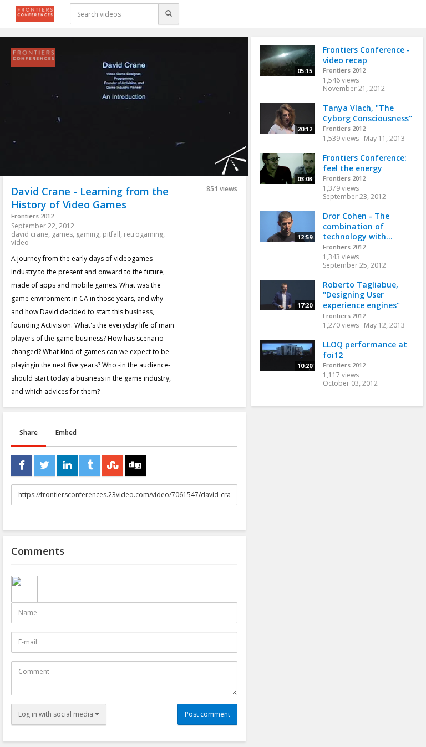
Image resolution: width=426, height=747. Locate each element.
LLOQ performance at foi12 (365, 349)
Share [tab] (28, 432)
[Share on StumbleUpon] (112, 465)
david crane (29, 234)
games (62, 234)
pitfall (111, 234)
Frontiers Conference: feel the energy (365, 162)
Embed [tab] (66, 432)
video (20, 242)
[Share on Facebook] (21, 465)
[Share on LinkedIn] (67, 465)
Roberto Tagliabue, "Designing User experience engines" (361, 294)
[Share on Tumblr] (89, 465)
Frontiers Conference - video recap (366, 54)
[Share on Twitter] (44, 465)
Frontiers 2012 (32, 216)
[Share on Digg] (135, 465)
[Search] (168, 13)
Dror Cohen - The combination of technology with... (358, 226)
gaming (87, 234)
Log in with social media (56, 714)
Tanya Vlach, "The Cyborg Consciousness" (367, 113)
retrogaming (143, 234)
